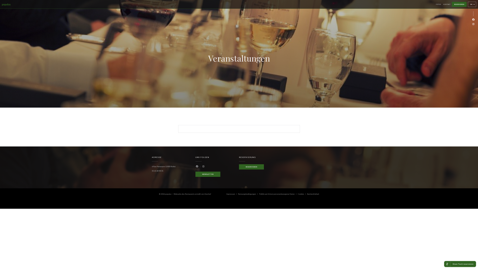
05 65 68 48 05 (157, 171)
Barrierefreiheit (313, 194)
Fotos (438, 4)
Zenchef (207, 194)
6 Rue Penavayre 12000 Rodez (164, 166)
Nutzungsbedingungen (248, 194)
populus (6, 4)
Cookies (302, 194)
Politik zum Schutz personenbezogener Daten (278, 194)
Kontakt (447, 4)
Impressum (232, 194)
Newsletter (208, 174)
